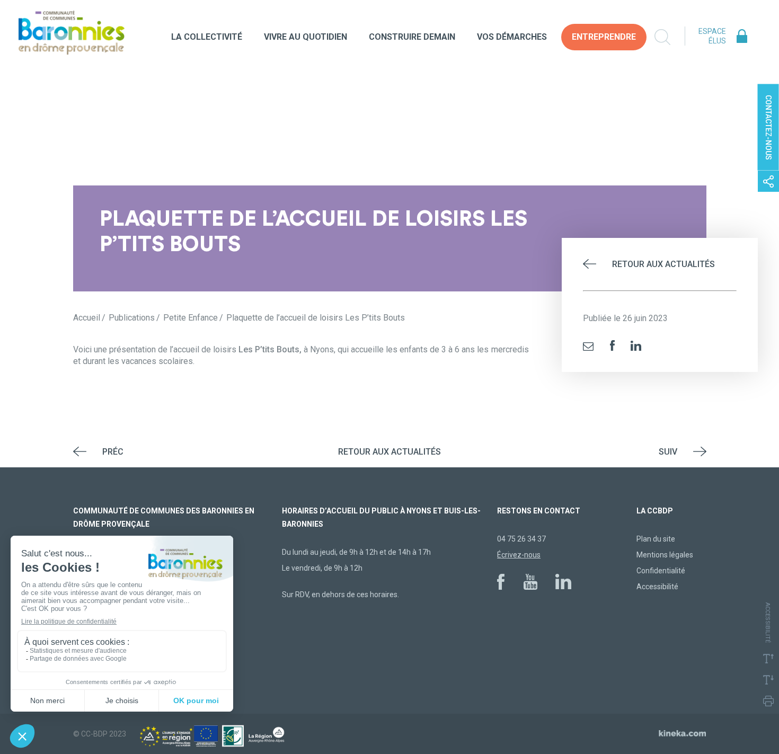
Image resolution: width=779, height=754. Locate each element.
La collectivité (206, 37)
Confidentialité (660, 570)
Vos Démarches (512, 37)
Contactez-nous (768, 127)
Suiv (668, 452)
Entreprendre (604, 37)
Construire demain (412, 37)
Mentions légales (664, 555)
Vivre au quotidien (305, 37)
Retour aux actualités (663, 264)
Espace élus (712, 36)
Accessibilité (657, 586)
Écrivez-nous (519, 555)
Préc (112, 452)
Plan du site (655, 539)
